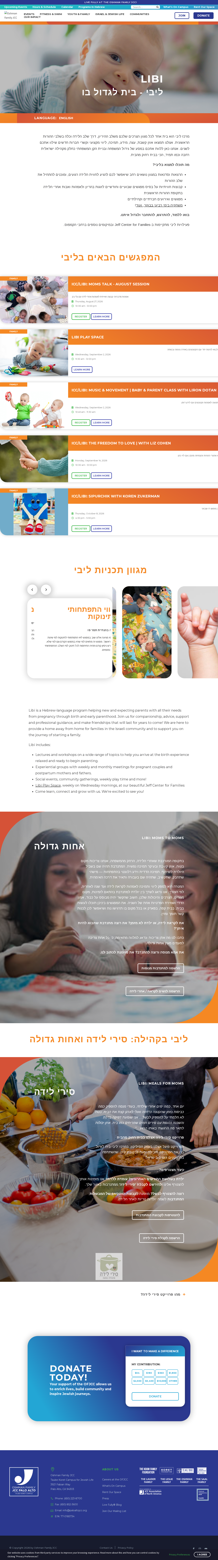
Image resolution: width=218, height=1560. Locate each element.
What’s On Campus (175, 7)
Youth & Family (78, 14)
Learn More (101, 316)
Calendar (67, 7)
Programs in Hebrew (92, 7)
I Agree (202, 1554)
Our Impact (32, 17)
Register (81, 316)
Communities (139, 14)
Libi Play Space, (48, 785)
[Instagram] (199, 1549)
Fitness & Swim (51, 14)
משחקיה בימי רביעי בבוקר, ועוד (159, 205)
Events (29, 14)
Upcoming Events (15, 7)
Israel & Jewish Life (109, 14)
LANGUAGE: (45, 118)
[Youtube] (206, 1549)
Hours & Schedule (44, 7)
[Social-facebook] (193, 1549)
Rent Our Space (204, 7)
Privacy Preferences (179, 1554)
